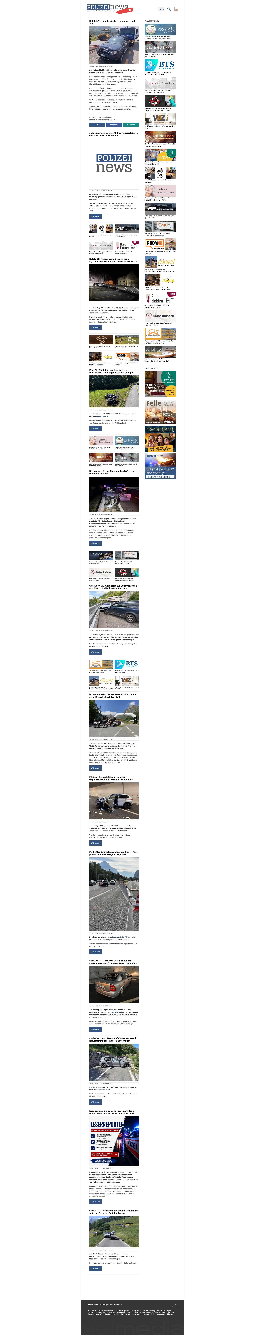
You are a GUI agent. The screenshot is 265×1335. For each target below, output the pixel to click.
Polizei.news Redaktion (105, 66)
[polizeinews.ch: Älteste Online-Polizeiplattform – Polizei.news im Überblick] (114, 163)
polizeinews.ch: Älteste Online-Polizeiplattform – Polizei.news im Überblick (113, 134)
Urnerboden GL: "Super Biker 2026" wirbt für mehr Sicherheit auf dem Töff (112, 695)
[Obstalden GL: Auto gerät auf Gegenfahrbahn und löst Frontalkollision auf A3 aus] (114, 609)
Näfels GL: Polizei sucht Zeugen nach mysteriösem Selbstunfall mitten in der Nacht (113, 260)
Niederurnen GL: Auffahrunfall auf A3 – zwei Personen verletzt (112, 472)
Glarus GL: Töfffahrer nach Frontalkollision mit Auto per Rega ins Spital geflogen (113, 1211)
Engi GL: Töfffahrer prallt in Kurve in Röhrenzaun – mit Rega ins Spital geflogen (111, 371)
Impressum (93, 1305)
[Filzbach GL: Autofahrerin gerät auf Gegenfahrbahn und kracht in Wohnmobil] (114, 801)
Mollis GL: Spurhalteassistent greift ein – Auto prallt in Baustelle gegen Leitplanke (113, 853)
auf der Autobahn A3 (118, 937)
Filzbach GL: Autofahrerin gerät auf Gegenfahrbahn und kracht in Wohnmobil (111, 778)
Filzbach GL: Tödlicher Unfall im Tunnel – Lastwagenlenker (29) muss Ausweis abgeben (113, 962)
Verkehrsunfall (102, 416)
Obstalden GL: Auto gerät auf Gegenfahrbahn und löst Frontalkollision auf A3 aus (113, 587)
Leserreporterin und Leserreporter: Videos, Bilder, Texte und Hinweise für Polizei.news (111, 1112)
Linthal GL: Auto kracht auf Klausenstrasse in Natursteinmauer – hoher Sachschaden (113, 1039)
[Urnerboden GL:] (114, 718)
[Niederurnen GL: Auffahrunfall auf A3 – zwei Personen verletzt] (114, 494)
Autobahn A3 (113, 1012)
